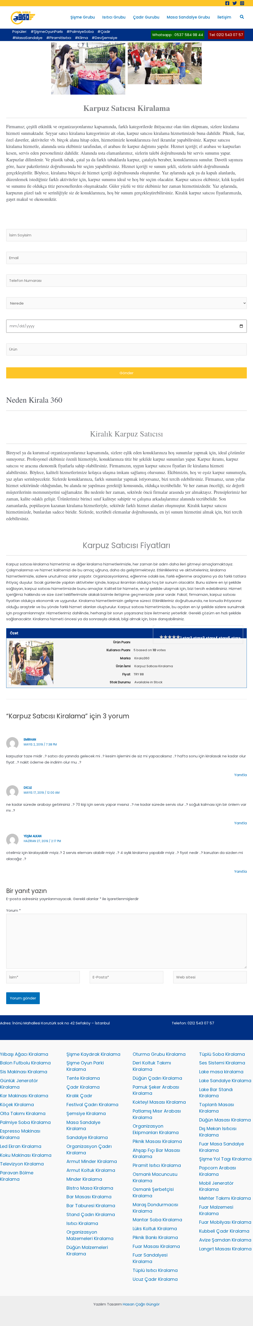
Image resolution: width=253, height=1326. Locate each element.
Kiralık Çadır (79, 1096)
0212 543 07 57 (201, 1023)
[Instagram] (242, 3)
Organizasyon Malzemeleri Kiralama (89, 1235)
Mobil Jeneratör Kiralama (216, 1186)
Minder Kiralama (84, 1179)
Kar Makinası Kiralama (24, 1096)
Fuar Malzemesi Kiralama (216, 1210)
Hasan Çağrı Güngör (141, 1304)
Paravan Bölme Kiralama (16, 1176)
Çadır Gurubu (146, 17)
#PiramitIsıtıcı (58, 37)
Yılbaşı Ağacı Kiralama (24, 1054)
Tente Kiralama (83, 1078)
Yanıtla (240, 774)
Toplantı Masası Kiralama (216, 1107)
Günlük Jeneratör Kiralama (19, 1083)
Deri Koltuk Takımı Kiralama (152, 1066)
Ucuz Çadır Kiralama (155, 1279)
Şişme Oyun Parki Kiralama (85, 1066)
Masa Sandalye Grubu (188, 17)
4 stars (221, 638)
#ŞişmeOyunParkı (47, 31)
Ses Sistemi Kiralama (222, 1063)
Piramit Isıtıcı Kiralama (157, 1165)
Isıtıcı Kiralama (82, 1223)
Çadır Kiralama (83, 1087)
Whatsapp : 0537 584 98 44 (177, 34)
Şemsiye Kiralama (86, 1113)
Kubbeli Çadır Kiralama (224, 1231)
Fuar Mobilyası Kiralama (225, 1222)
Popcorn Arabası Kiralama (217, 1171)
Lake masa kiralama (221, 1072)
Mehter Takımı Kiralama (225, 1198)
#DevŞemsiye (104, 37)
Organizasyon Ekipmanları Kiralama (156, 1129)
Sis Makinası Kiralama (23, 1072)
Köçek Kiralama (17, 1104)
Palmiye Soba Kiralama (25, 1122)
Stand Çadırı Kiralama (90, 1214)
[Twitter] (234, 3)
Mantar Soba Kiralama (157, 1220)
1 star (185, 638)
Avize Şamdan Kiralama (225, 1240)
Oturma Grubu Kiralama (159, 1054)
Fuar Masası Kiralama (156, 1246)
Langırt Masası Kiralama (225, 1249)
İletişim (224, 17)
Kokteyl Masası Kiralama (159, 1102)
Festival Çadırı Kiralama (92, 1104)
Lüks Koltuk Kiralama (155, 1228)
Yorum (13, 910)
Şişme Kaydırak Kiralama (93, 1054)
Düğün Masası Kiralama (225, 1120)
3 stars (209, 638)
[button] (242, 17)
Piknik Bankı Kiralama (155, 1237)
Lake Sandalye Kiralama (225, 1080)
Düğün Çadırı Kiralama (157, 1078)
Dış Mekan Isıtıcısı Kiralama (217, 1131)
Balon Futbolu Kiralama (25, 1063)
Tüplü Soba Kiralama (222, 1054)
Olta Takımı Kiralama (22, 1113)
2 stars (196, 638)
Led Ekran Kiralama (20, 1146)
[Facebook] (227, 3)
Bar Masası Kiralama (88, 1197)
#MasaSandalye (27, 37)
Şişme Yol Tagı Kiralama (225, 1159)
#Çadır (103, 31)
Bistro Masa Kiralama (89, 1188)
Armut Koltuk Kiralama (90, 1170)
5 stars (234, 638)
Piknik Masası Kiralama (157, 1141)
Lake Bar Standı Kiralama (216, 1092)
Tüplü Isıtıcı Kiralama (155, 1270)
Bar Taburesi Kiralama (90, 1205)
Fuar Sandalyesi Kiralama (150, 1258)
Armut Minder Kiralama (91, 1161)
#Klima (81, 37)
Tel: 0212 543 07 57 (226, 34)
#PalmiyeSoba (80, 31)
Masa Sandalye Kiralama (83, 1125)
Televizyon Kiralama (22, 1164)
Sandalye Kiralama (87, 1137)
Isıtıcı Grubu (114, 17)
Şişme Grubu (82, 17)
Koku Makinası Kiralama (25, 1155)
